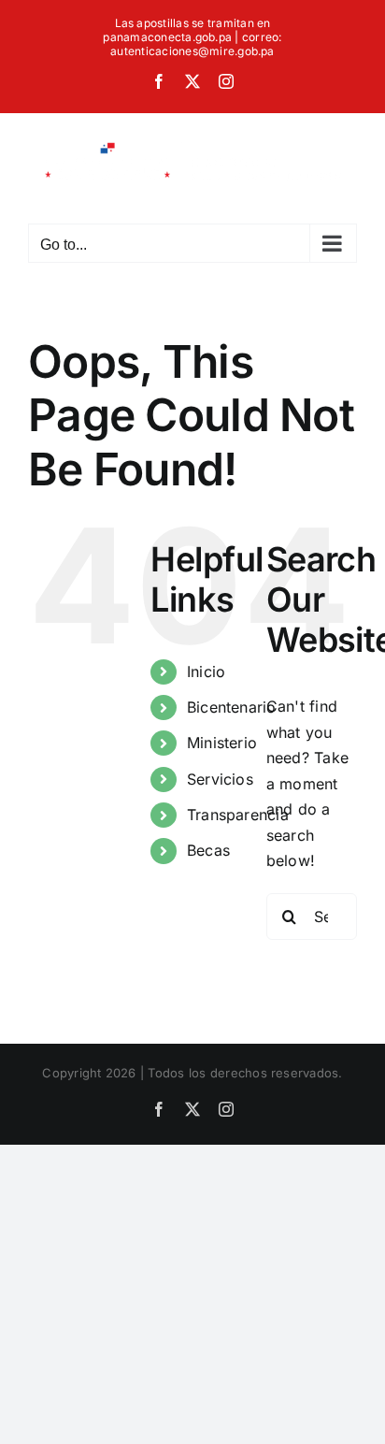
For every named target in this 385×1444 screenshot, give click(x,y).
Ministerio (222, 742)
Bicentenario (232, 707)
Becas (208, 850)
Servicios (220, 779)
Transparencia (238, 814)
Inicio (206, 671)
